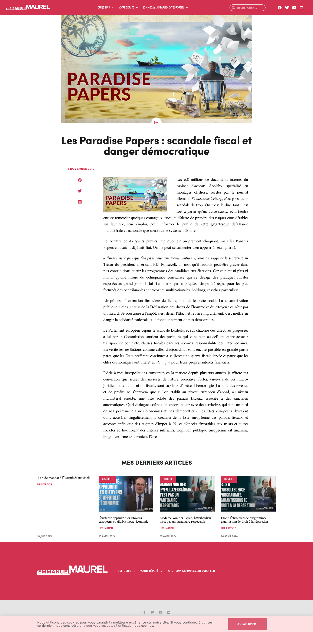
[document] (156, 316)
